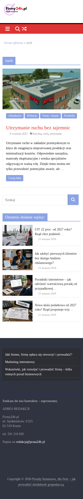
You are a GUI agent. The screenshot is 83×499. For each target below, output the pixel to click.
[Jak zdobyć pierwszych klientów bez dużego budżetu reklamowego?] (18, 252)
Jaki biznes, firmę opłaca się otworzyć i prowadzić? (38, 354)
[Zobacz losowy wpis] (24, 29)
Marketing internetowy (20, 362)
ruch (45, 133)
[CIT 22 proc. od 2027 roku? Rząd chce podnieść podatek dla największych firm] (18, 227)
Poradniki (69, 115)
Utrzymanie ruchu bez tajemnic (38, 127)
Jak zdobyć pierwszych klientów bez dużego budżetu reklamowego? (56, 258)
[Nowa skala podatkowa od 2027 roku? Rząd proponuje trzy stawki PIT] (18, 303)
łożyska (37, 133)
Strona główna (13, 43)
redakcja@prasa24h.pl (30, 442)
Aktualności (14, 115)
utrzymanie (56, 133)
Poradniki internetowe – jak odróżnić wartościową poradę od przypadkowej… (56, 284)
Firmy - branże (50, 115)
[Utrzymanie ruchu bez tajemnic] (41, 71)
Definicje (32, 115)
